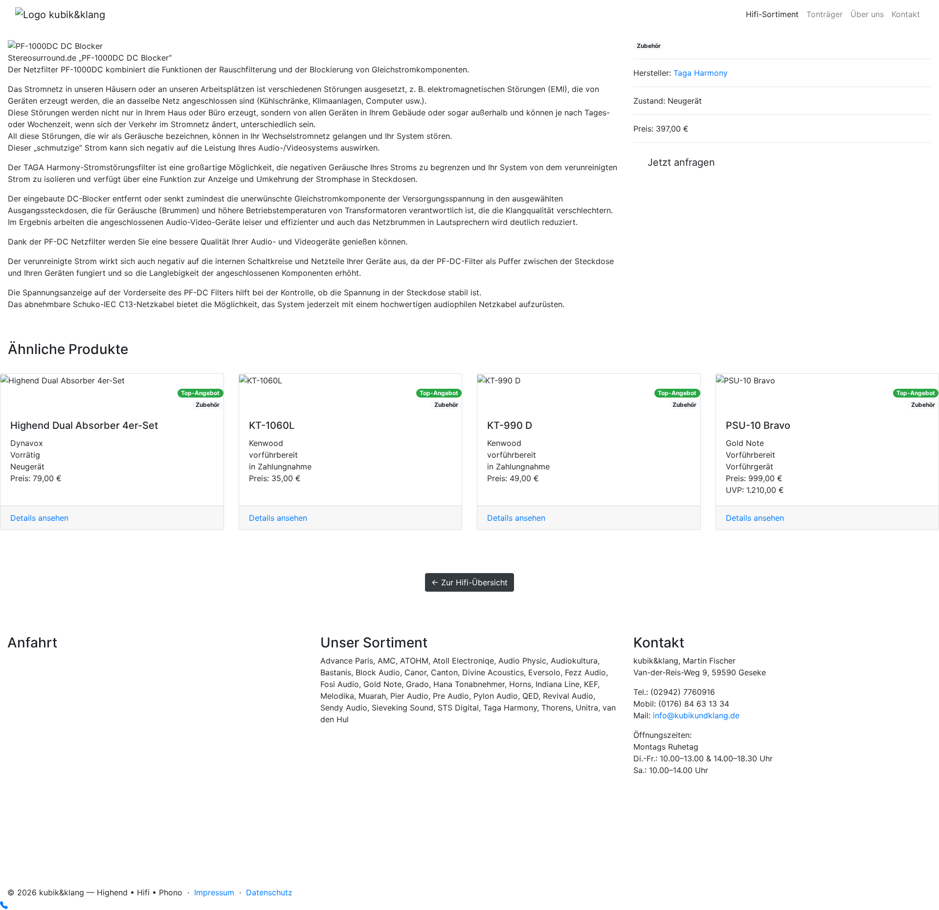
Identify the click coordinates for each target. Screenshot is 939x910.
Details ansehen (39, 518)
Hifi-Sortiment (772, 14)
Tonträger (824, 14)
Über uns (867, 14)
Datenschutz (269, 892)
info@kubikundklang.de (696, 715)
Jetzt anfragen (678, 162)
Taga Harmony (700, 73)
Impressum (214, 892)
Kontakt (906, 14)
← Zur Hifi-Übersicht (469, 582)
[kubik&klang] (60, 14)
